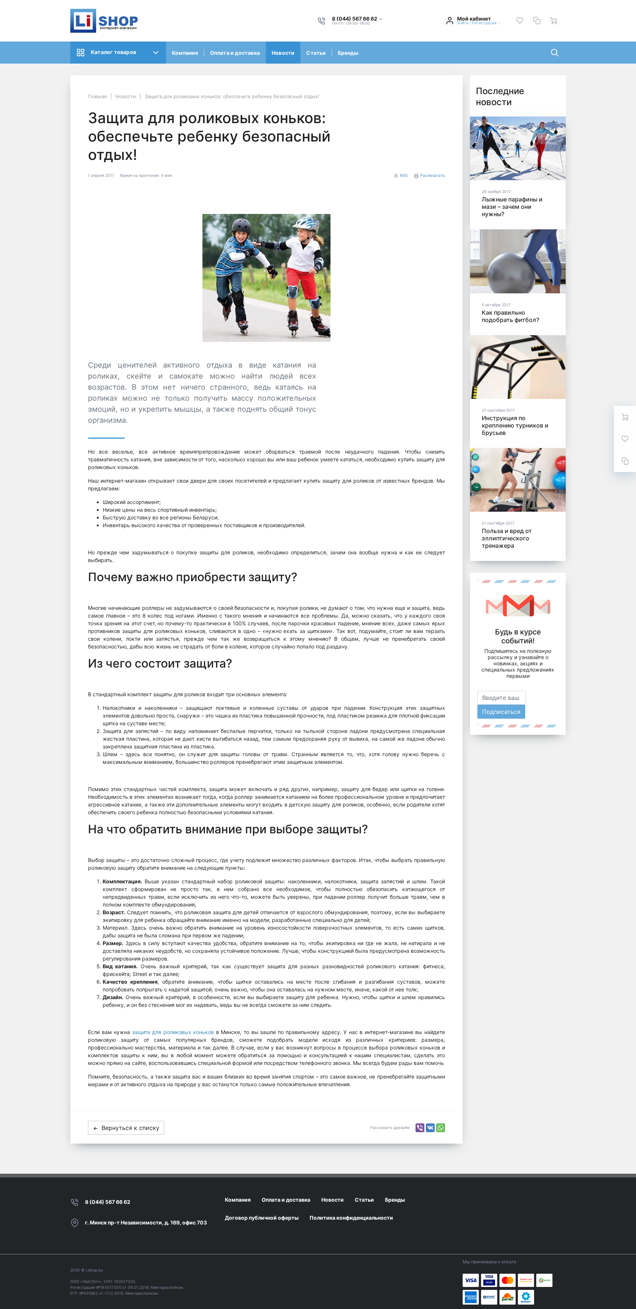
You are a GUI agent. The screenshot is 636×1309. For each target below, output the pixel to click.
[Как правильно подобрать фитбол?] (518, 261)
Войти (463, 23)
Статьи (316, 53)
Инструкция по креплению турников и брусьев (515, 425)
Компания (185, 53)
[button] (358, 19)
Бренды (348, 53)
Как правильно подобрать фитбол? (510, 316)
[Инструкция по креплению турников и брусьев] (518, 367)
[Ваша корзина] (553, 20)
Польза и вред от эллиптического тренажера (507, 538)
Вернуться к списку (130, 1127)
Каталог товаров (113, 52)
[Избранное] (519, 20)
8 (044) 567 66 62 (107, 1202)
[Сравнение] (536, 20)
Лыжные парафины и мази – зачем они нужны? (512, 207)
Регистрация (484, 23)
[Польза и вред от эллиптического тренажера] (518, 480)
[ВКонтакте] (430, 1127)
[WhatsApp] (440, 1127)
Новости (283, 53)
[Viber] (420, 1127)
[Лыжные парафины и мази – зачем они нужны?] (518, 148)
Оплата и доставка (235, 53)
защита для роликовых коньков (173, 1032)
